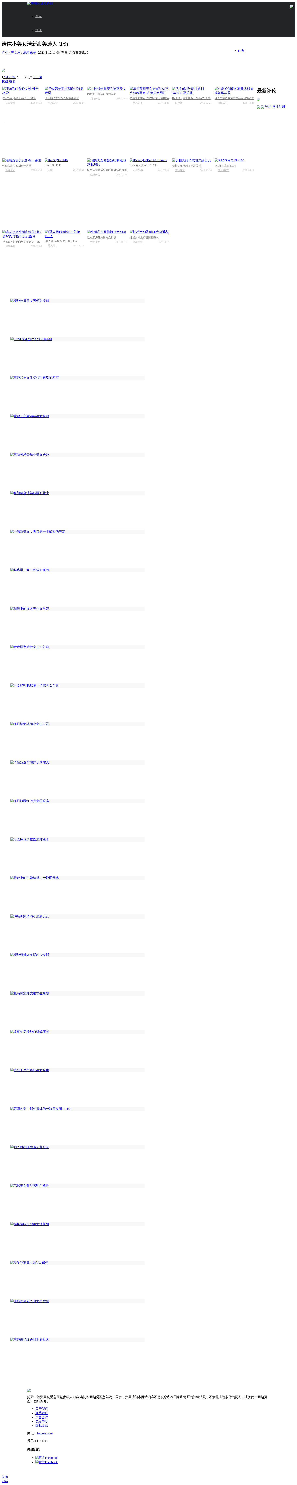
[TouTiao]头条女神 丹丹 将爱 (19, 98)
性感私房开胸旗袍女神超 (101, 237)
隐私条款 (41, 1425)
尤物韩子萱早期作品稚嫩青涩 (62, 98)
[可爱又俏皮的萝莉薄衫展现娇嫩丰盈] (234, 91)
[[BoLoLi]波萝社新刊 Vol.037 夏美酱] (192, 91)
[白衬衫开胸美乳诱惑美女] (107, 89)
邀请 (12, 81)
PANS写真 (223, 170)
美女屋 (15, 52)
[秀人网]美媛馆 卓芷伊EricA (61, 241)
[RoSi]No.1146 (53, 165)
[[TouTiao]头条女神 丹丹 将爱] (22, 91)
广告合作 (41, 1417)
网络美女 (95, 98)
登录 (38, 16)
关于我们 (41, 1408)
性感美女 (53, 102)
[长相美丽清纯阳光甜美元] (192, 160)
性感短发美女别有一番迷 (16, 165)
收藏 (5, 81)
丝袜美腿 (137, 102)
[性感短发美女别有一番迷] (22, 160)
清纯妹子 (29, 52)
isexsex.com (45, 1433)
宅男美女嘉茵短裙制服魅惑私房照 (107, 170)
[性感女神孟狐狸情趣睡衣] (149, 232)
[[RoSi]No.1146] (64, 160)
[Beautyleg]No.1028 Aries (144, 165)
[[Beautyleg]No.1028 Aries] (149, 160)
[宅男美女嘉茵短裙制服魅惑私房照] (107, 162)
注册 (38, 30)
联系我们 (41, 1413)
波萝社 (178, 102)
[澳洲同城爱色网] (40, 3)
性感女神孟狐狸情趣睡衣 (144, 237)
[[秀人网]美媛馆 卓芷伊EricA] (64, 234)
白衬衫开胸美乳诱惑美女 (101, 94)
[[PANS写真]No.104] (234, 160)
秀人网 (51, 245)
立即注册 (278, 106)
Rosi (50, 169)
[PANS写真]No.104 (225, 165)
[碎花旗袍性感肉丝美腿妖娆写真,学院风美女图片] (22, 234)
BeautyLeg (138, 169)
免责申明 (41, 1421)
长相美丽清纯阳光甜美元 (186, 165)
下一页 (37, 77)
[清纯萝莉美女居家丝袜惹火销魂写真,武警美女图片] (149, 91)
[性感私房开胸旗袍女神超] (107, 232)
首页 (241, 50)
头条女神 (10, 102)
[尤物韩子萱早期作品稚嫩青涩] (64, 91)
